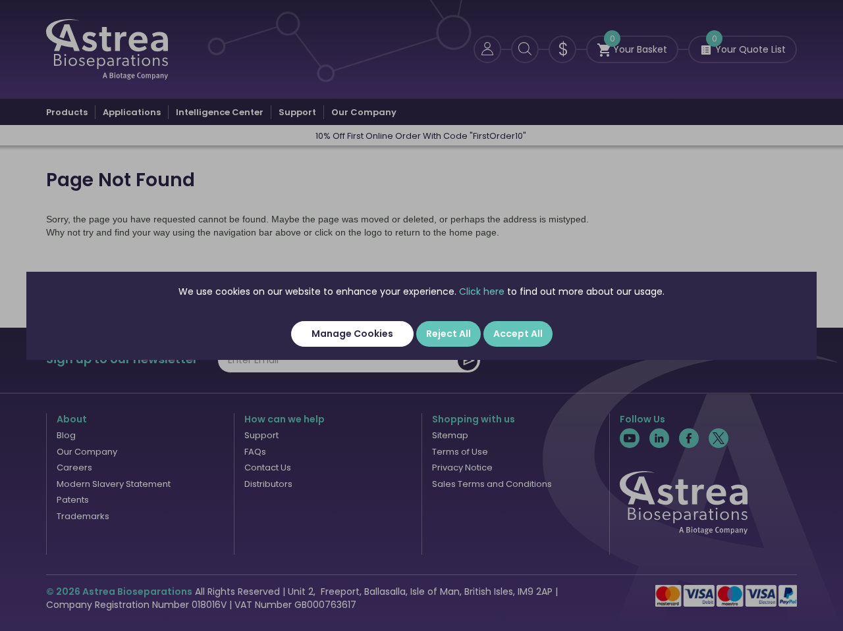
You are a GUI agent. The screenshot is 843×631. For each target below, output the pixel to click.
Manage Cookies (352, 333)
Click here (481, 291)
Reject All (448, 333)
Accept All (518, 333)
